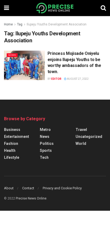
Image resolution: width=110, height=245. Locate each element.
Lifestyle (11, 157)
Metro (45, 129)
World (81, 143)
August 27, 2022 (77, 78)
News (12, 55)
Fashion (11, 143)
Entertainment (16, 136)
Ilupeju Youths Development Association (57, 24)
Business (12, 129)
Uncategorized (89, 136)
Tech (44, 157)
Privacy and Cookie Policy (62, 188)
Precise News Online (31, 198)
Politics (47, 143)
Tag (19, 24)
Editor (56, 78)
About (9, 188)
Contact (28, 188)
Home (8, 24)
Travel (81, 129)
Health (9, 150)
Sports (46, 150)
